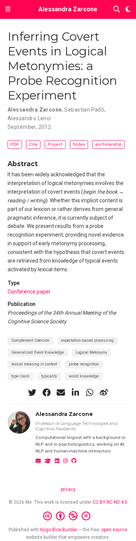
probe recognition (84, 364)
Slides (79, 144)
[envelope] (60, 392)
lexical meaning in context (34, 364)
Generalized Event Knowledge (37, 352)
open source (114, 529)
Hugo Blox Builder (58, 529)
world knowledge (84, 376)
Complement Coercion (30, 340)
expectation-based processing (87, 340)
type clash (20, 376)
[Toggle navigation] (8, 9)
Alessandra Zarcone (68, 9)
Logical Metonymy (91, 352)
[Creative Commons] (68, 516)
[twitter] (32, 392)
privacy (68, 489)
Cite (33, 144)
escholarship (108, 144)
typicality (49, 376)
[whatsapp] (89, 392)
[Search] (116, 9)
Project (55, 144)
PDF (15, 144)
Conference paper (29, 292)
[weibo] (104, 392)
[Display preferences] (128, 9)
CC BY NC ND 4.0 (110, 502)
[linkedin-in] (75, 392)
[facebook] (46, 392)
